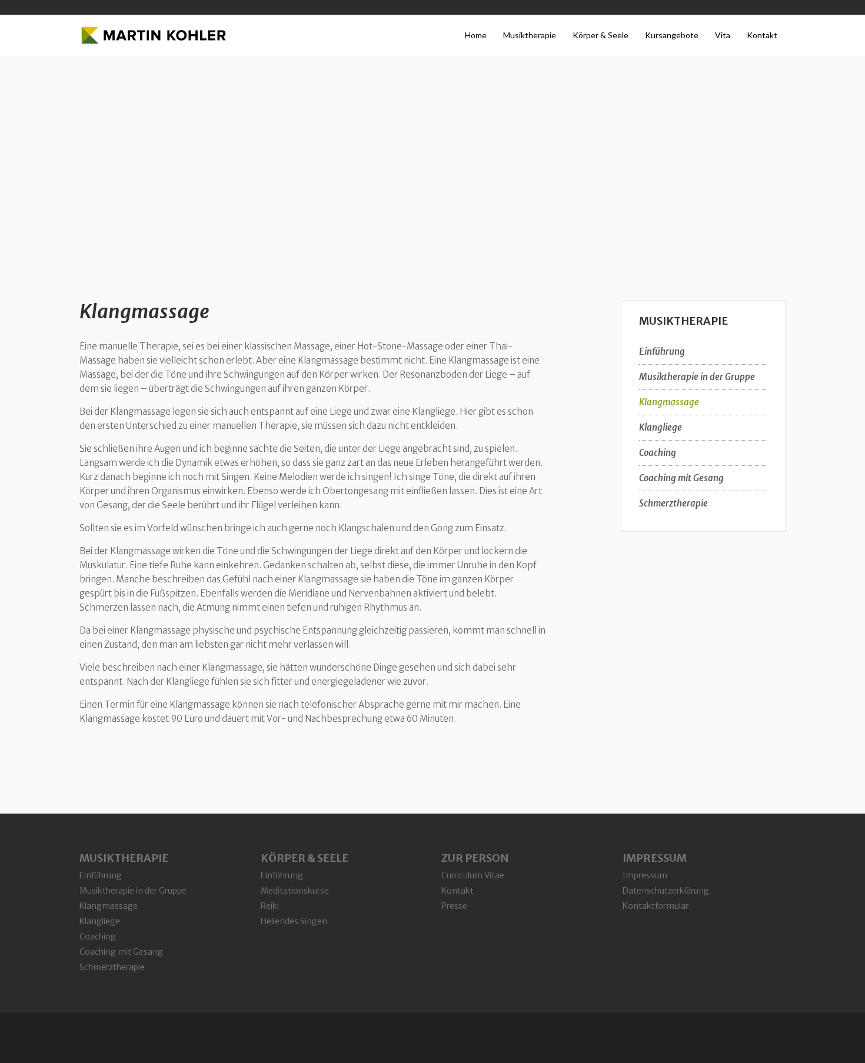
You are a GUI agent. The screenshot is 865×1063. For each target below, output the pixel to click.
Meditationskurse (295, 890)
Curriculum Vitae (472, 875)
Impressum (645, 875)
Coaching (657, 452)
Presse (454, 906)
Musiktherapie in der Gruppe (697, 376)
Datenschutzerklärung (666, 890)
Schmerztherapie (673, 503)
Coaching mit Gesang (681, 478)
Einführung (662, 351)
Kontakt (457, 890)
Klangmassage (144, 312)
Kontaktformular (655, 906)
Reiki (270, 906)
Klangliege (660, 427)
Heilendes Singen (294, 921)
